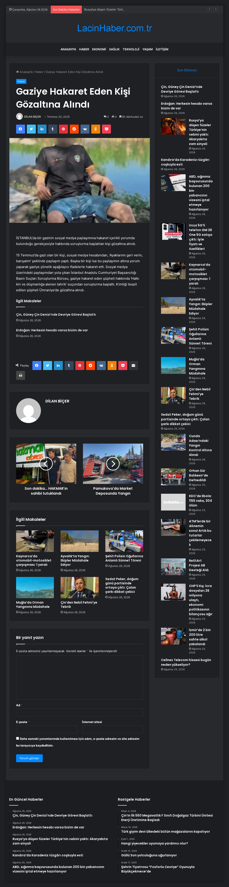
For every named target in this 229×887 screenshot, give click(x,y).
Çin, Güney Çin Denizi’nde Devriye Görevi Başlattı (56, 314)
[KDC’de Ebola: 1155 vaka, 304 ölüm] (173, 502)
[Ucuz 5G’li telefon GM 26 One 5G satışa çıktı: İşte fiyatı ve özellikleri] (173, 231)
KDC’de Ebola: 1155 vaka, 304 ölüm (200, 501)
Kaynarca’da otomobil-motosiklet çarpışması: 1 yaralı (33, 560)
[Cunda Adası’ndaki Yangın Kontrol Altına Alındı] (173, 442)
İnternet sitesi (92, 722)
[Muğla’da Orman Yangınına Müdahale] (35, 587)
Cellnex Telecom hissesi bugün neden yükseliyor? (186, 662)
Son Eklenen (187, 70)
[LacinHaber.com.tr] (114, 28)
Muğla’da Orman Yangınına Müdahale (33, 604)
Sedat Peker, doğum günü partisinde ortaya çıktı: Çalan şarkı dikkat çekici (121, 585)
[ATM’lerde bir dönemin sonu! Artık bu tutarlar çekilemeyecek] (173, 527)
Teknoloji (131, 49)
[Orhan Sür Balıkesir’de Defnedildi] (173, 476)
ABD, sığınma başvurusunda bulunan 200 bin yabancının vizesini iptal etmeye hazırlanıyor (201, 193)
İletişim (162, 49)
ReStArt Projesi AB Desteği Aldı (199, 565)
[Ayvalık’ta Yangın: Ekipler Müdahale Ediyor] (80, 541)
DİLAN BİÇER (32, 116)
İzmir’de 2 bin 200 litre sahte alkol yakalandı (200, 637)
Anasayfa (68, 49)
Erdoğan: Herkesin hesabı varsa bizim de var (52, 330)
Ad (19, 705)
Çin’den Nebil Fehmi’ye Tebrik (79, 604)
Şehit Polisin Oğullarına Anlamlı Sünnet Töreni (124, 558)
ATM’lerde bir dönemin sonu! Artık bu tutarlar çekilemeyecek (200, 533)
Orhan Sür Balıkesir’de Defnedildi (198, 475)
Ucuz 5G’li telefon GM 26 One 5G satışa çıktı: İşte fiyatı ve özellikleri (200, 237)
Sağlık (114, 49)
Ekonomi (99, 49)
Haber (84, 49)
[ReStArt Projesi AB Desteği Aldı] (173, 566)
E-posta (23, 722)
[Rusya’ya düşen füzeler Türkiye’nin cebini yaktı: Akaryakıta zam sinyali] (173, 126)
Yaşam (147, 49)
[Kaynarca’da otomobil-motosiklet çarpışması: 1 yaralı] (35, 541)
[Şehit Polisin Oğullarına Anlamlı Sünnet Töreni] (124, 541)
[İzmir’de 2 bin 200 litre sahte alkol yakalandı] (173, 636)
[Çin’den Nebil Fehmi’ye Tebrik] (80, 587)
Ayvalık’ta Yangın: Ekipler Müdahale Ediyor (75, 560)
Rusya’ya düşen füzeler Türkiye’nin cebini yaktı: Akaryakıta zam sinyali (132, 9)
